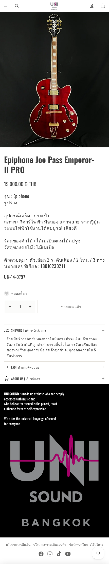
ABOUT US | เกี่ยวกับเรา (25, 378)
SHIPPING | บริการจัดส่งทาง (28, 330)
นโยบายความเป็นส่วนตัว (49, 544)
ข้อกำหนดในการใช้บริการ (86, 544)
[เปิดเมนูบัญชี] (91, 5)
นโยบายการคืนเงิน (18, 544)
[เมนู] (6, 6)
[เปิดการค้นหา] (16, 5)
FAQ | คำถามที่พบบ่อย (25, 367)
